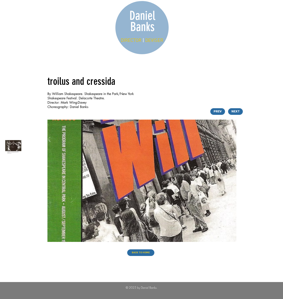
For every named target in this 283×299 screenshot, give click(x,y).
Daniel (142, 15)
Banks (142, 26)
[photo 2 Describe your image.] (13, 147)
